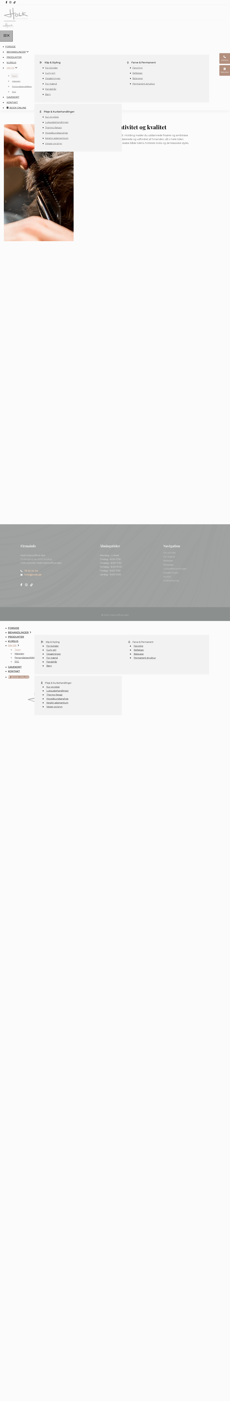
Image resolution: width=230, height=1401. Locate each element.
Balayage (137, 78)
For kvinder (51, 68)
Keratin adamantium (56, 138)
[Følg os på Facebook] (5, 2)
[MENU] (6, 36)
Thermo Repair (53, 127)
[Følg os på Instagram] (9, 2)
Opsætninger (52, 78)
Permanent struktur (143, 84)
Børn (48, 94)
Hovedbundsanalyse (56, 133)
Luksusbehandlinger (57, 122)
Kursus (167, 576)
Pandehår (50, 89)
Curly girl (50, 73)
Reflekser (137, 73)
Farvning (137, 68)
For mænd (51, 84)
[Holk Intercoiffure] (8, 28)
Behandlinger (16, 52)
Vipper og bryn (53, 143)
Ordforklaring (171, 580)
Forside (10, 46)
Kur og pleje (52, 117)
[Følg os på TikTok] (14, 2)
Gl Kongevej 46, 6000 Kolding (36, 559)
